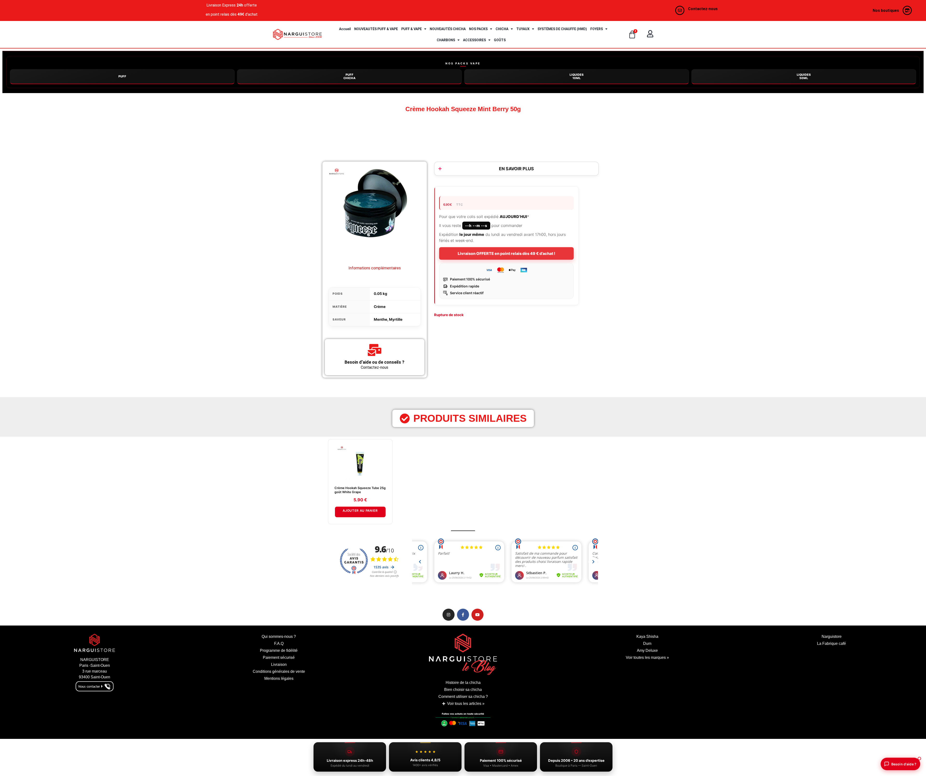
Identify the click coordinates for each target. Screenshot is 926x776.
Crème (380, 306)
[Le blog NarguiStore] (463, 654)
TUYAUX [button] (523, 29)
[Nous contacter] (679, 10)
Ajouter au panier (360, 510)
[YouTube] (477, 615)
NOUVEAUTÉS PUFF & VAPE (376, 29)
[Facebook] (463, 615)
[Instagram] (449, 615)
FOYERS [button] (596, 29)
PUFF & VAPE (411, 29)
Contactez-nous (703, 9)
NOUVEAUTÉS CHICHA (448, 29)
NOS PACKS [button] (478, 29)
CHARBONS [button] (446, 40)
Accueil (345, 29)
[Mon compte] (650, 33)
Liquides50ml (804, 76)
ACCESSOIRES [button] (474, 40)
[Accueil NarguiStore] (297, 34)
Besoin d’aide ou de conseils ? (374, 362)
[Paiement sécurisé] (463, 720)
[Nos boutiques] (907, 10)
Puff (122, 76)
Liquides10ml (577, 76)
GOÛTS (500, 40)
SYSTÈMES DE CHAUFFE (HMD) (562, 29)
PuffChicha (349, 76)
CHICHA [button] (502, 29)
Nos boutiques (886, 10)
